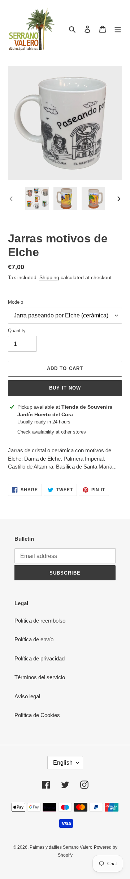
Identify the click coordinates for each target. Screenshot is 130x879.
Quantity (17, 330)
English (63, 763)
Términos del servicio (39, 677)
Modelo (15, 302)
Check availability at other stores (51, 432)
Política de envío (33, 639)
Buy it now (65, 388)
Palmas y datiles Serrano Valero (61, 847)
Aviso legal (27, 696)
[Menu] (117, 29)
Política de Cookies (37, 715)
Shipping (49, 277)
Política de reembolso (39, 621)
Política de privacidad (39, 658)
